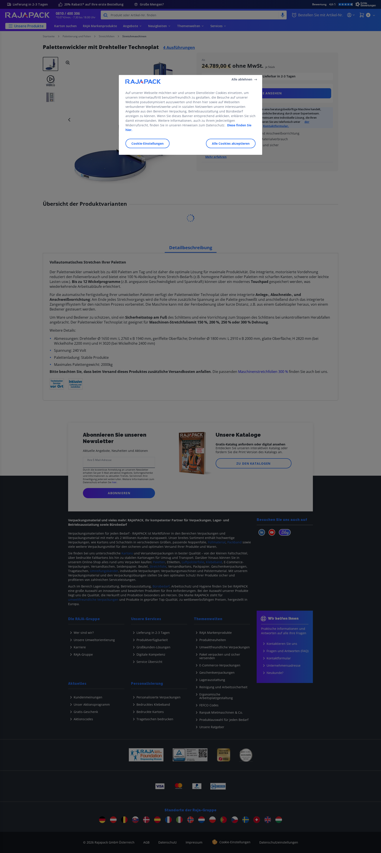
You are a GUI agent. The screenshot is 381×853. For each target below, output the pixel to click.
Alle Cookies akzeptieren (231, 143)
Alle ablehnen (242, 79)
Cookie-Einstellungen (147, 143)
